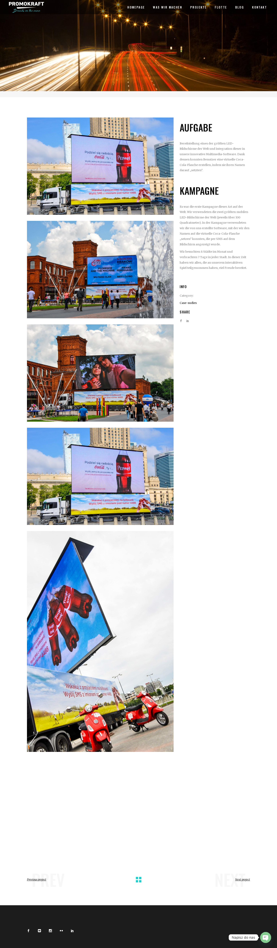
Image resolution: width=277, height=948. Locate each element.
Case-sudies (188, 303)
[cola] (100, 166)
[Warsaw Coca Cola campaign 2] (100, 641)
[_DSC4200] (100, 269)
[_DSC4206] (100, 373)
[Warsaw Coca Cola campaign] (100, 476)
